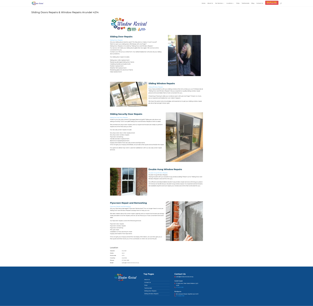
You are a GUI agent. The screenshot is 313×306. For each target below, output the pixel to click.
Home (203, 3)
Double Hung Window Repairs (158, 173)
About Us (210, 3)
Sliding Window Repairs (156, 87)
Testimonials (245, 3)
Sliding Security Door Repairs (119, 117)
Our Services (219, 3)
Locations (229, 3)
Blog (252, 3)
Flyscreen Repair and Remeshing (120, 206)
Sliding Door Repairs (116, 40)
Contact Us (259, 3)
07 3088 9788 (180, 296)
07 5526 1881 (180, 287)
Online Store (271, 2)
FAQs (237, 3)
